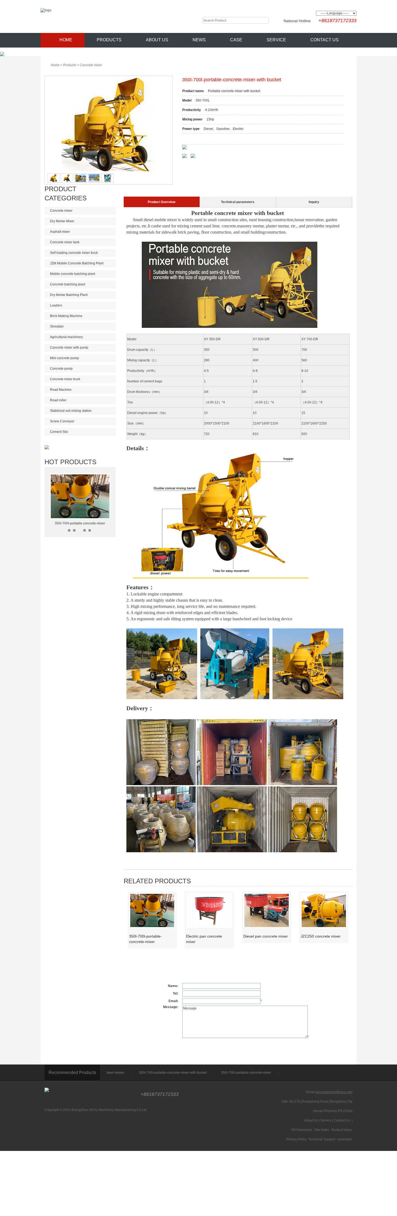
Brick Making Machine (66, 316)
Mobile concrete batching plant (72, 274)
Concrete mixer (91, 65)
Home (65, 40)
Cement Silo (59, 432)
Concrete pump (61, 368)
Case (236, 40)
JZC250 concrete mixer (321, 936)
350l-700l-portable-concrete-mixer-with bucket (173, 1072)
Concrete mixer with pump (69, 347)
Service (276, 40)
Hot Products (70, 462)
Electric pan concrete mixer (204, 939)
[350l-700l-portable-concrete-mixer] (152, 910)
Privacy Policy (296, 1139)
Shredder (57, 326)
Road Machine (61, 390)
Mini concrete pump (64, 358)
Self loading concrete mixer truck (74, 253)
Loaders (56, 305)
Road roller (58, 400)
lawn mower (116, 1072)
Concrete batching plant (67, 284)
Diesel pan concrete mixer (265, 936)
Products (109, 40)
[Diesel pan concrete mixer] (266, 910)
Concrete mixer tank (64, 242)
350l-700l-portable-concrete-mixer (80, 523)
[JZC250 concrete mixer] (324, 910)
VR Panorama (301, 1130)
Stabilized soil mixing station (71, 411)
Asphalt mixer (60, 232)
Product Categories (66, 193)
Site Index (321, 1130)
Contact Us (324, 40)
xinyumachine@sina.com (333, 1092)
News (199, 40)
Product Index (341, 1130)
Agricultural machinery (66, 337)
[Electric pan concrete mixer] (209, 910)
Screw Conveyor (62, 421)
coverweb (344, 1139)
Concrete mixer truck (65, 379)
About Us (157, 40)
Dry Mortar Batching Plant (69, 295)
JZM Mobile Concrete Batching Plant (76, 263)
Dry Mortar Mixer (62, 221)
